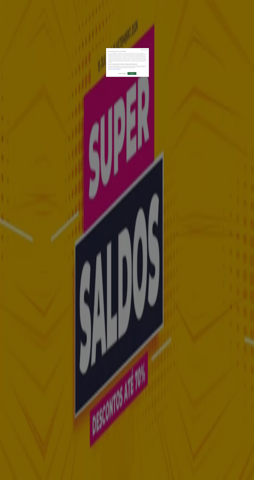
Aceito (132, 73)
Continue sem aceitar (144, 49)
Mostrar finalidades (122, 73)
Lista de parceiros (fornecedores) (114, 69)
